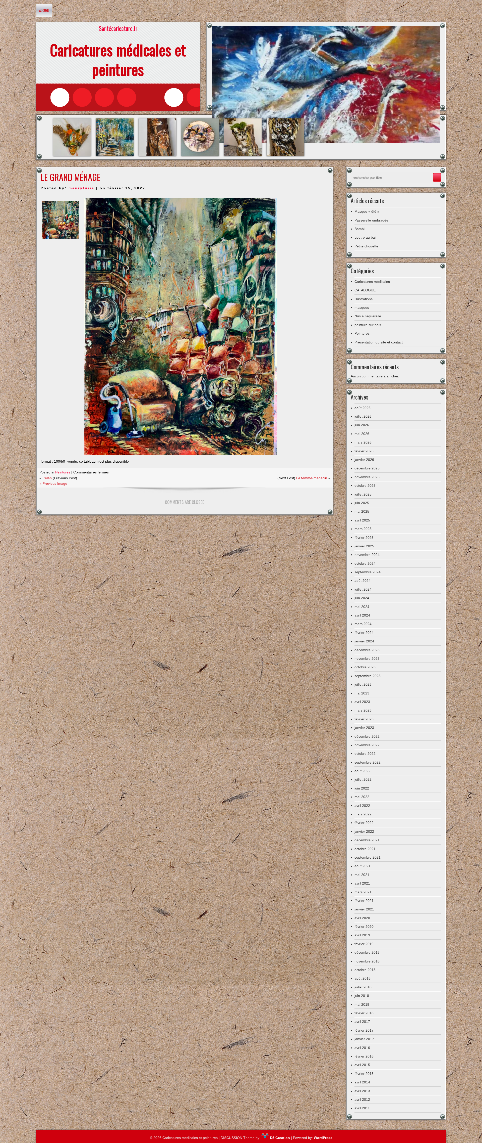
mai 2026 (361, 434)
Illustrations (363, 299)
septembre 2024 (367, 572)
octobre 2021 (365, 849)
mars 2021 (363, 892)
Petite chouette (366, 246)
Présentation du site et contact (378, 342)
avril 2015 (362, 1065)
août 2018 (362, 978)
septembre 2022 (367, 762)
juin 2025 (361, 503)
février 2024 (364, 633)
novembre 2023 (367, 658)
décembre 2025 (367, 468)
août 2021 (362, 866)
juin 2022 (361, 788)
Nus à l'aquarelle (367, 316)
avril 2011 (362, 1108)
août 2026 (362, 408)
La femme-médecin (311, 478)
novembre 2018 (367, 961)
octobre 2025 (365, 485)
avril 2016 (362, 1048)
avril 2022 (362, 806)
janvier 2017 (364, 1039)
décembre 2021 (367, 840)
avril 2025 (362, 520)
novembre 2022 (367, 745)
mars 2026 (363, 442)
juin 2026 (361, 425)
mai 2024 (361, 607)
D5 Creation (279, 1138)
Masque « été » (366, 211)
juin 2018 (361, 996)
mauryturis (81, 188)
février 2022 (364, 823)
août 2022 (362, 771)
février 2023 (364, 719)
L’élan (47, 478)
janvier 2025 (364, 546)
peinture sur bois (367, 325)
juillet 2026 (363, 416)
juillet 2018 (363, 987)
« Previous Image (53, 483)
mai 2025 (361, 511)
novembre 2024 (367, 555)
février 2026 (364, 451)
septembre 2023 (367, 676)
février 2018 (364, 1013)
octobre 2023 (365, 667)
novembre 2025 (367, 477)
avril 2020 (362, 918)
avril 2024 (362, 615)
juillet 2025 (363, 494)
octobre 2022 (365, 754)
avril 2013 (362, 1091)
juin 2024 (361, 598)
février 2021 (364, 901)
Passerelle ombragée (371, 220)
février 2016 (364, 1056)
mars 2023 (363, 710)
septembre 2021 (367, 857)
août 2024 (362, 581)
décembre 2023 (367, 650)
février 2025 (364, 538)
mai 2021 (361, 875)
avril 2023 (362, 702)
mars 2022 (363, 814)
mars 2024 (363, 624)
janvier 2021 (364, 909)
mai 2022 (361, 797)
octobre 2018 (365, 970)
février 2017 (364, 1030)
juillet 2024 (363, 589)
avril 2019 (362, 935)
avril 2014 (362, 1082)
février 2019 (364, 944)
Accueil (44, 10)
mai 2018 (361, 1004)
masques (361, 307)
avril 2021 (362, 883)
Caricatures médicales (372, 282)
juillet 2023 (363, 684)
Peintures (62, 472)
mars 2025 (363, 529)
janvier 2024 (364, 641)
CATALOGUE (365, 290)
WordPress (323, 1138)
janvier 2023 (364, 728)
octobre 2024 (365, 563)
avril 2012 (362, 1099)
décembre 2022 (367, 736)
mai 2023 (361, 693)
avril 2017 (362, 1022)
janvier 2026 (364, 460)
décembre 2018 (367, 952)
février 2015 (364, 1074)
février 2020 (364, 927)
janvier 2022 (364, 831)
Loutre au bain (366, 237)
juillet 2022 (363, 779)
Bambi (359, 229)
